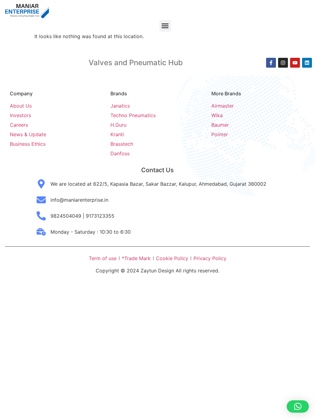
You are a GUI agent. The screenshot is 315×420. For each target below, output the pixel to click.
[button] (165, 25)
